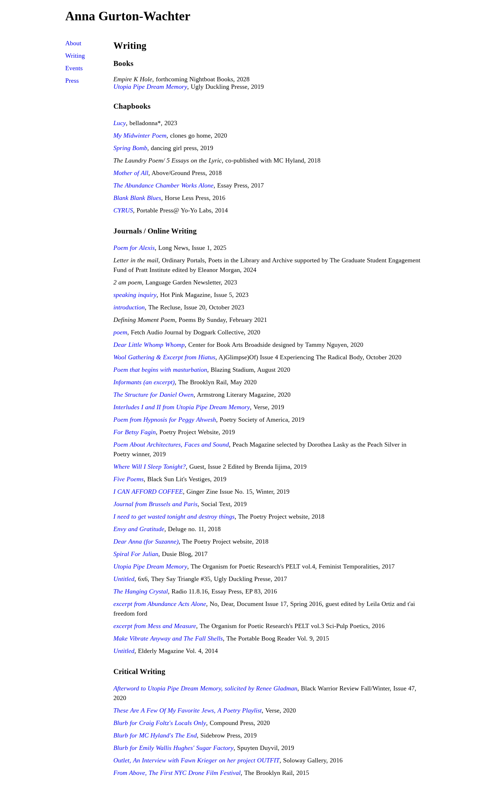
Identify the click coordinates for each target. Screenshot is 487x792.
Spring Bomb (130, 147)
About (73, 43)
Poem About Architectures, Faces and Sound (171, 444)
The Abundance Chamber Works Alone (163, 185)
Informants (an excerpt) (144, 382)
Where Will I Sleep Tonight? (149, 466)
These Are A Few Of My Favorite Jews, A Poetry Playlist (187, 710)
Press (72, 80)
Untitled (123, 578)
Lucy (119, 123)
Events (74, 68)
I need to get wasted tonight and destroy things (174, 516)
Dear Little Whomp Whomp (149, 344)
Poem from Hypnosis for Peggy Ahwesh (164, 419)
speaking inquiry (135, 294)
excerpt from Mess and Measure (154, 625)
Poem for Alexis (134, 247)
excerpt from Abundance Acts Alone (159, 603)
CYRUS (123, 210)
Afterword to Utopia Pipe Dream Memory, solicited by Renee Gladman (205, 688)
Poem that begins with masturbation (160, 369)
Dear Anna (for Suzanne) (146, 541)
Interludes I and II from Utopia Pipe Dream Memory (181, 407)
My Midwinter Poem (139, 135)
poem (120, 332)
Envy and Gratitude (138, 529)
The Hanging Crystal (140, 591)
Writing (75, 55)
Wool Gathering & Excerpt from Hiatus (164, 357)
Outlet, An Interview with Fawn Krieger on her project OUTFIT (196, 760)
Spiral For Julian (135, 553)
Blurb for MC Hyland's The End (155, 735)
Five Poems (128, 479)
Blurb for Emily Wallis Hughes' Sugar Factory (173, 747)
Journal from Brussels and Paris (155, 504)
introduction (129, 307)
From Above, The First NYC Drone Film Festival (177, 772)
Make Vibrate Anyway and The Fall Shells (168, 638)
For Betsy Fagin (134, 432)
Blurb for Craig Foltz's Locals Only (159, 722)
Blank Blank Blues (137, 197)
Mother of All (130, 172)
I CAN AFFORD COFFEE (148, 491)
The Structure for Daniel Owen (153, 394)
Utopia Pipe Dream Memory (150, 86)
